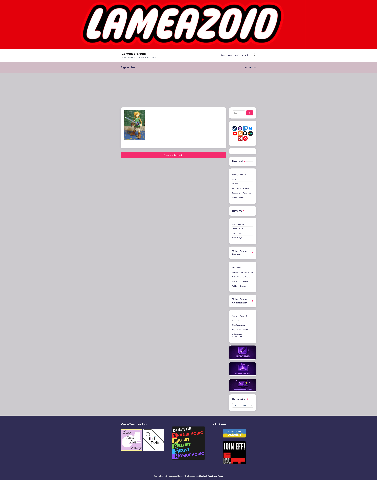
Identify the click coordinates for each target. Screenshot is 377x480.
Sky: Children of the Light (242, 330)
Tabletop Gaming (239, 286)
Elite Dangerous (238, 325)
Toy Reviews (237, 233)
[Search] (249, 112)
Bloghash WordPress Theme (211, 476)
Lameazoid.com (134, 53)
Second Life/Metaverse (241, 193)
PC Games (236, 268)
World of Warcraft (239, 316)
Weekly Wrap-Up (239, 175)
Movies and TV (238, 224)
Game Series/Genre (240, 281)
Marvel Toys (237, 238)
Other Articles (238, 197)
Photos (235, 184)
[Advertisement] (188, 88)
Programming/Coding (241, 188)
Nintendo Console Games (242, 272)
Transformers (237, 229)
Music (234, 179)
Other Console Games (241, 277)
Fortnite (235, 320)
